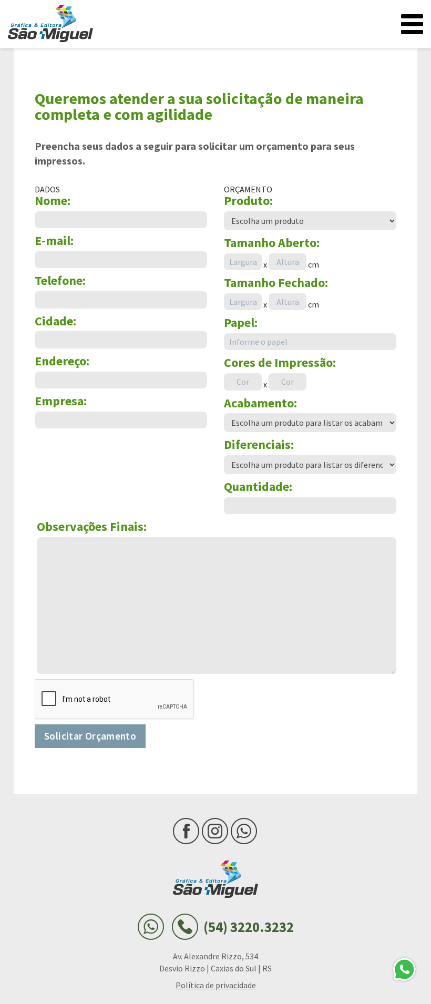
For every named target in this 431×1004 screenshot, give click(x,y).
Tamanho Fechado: (276, 283)
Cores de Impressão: (280, 363)
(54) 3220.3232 (248, 927)
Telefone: (60, 281)
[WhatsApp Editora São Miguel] (244, 831)
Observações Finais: (92, 527)
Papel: (241, 323)
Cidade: (55, 321)
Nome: (52, 201)
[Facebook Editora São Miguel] (186, 831)
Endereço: (62, 361)
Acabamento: (260, 403)
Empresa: (61, 401)
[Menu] (412, 24)
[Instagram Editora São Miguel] (215, 831)
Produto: (248, 201)
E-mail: (54, 241)
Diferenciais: (259, 445)
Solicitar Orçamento (90, 736)
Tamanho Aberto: (272, 243)
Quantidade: (258, 487)
